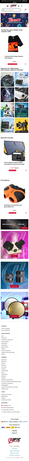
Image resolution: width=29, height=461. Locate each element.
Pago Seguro (4, 343)
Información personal (6, 394)
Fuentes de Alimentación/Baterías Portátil (11, 381)
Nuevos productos (5, 330)
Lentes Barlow (4, 370)
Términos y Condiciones (7, 339)
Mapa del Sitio (4, 347)
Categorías (4, 357)
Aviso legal (14, 448)
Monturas (3, 376)
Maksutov (3, 365)
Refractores (4, 359)
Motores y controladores (7, 379)
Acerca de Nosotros (6, 350)
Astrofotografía (4, 385)
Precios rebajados (5, 328)
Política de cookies (14, 453)
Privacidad (17, 457)
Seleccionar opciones (12, 64)
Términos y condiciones (14, 455)
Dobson (3, 363)
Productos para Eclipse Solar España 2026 (12, 30)
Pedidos (3, 398)
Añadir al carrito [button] (12, 170)
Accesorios (3, 367)
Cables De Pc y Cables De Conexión (9, 387)
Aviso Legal (4, 338)
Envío (2, 336)
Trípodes (3, 378)
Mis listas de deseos (6, 399)
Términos (21, 457)
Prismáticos (5, 180)
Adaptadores (4, 374)
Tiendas (3, 348)
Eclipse (3, 354)
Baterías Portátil (7, 138)
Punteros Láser (4, 388)
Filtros (2, 372)
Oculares (3, 369)
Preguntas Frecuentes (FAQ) (7, 352)
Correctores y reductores (7, 383)
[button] (2, 49)
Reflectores (4, 361)
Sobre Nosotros (5, 341)
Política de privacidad (14, 450)
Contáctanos (4, 345)
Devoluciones (4, 396)
